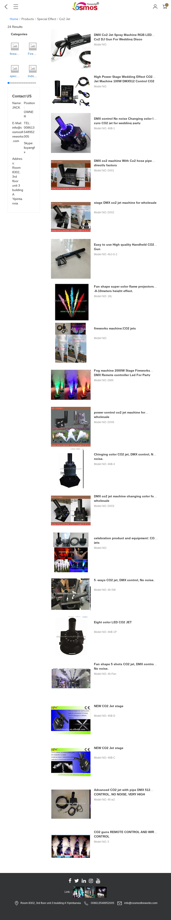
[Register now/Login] (155, 6)
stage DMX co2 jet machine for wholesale (125, 202)
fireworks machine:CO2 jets (115, 328)
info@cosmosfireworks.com (140, 903)
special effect (46, 19)
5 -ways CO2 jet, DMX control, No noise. (124, 580)
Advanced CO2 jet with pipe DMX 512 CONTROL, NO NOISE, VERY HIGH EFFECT (122, 794)
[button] (8, 83)
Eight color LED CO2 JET (113, 622)
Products (27, 19)
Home (14, 19)
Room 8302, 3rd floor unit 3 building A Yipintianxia (50, 903)
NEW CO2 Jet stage (108, 706)
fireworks (16, 54)
